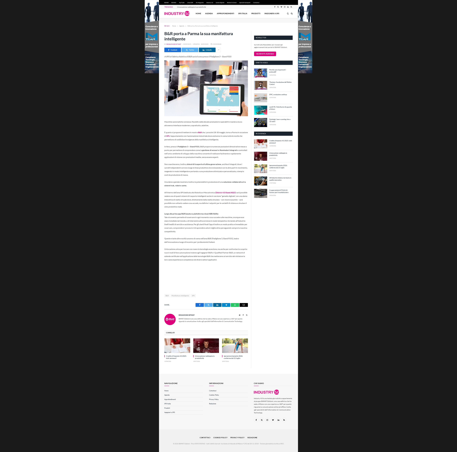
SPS (193, 296)
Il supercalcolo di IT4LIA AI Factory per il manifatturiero (278, 191)
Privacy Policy (214, 399)
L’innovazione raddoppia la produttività (191, 7)
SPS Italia (242, 13)
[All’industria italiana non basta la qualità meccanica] (260, 181)
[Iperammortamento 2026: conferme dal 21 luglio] (235, 345)
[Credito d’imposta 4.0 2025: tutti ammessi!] (177, 345)
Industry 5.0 (209, 2)
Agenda (209, 13)
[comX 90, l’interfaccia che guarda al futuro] (260, 110)
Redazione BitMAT (173, 44)
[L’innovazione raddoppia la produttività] (206, 345)
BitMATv (173, 2)
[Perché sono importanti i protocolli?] (260, 73)
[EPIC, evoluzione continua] (260, 97)
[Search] (291, 13)
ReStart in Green (232, 2)
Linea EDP (190, 2)
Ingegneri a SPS (271, 13)
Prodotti (255, 13)
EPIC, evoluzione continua (278, 94)
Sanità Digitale (220, 2)
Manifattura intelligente (180, 296)
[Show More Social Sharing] (218, 50)
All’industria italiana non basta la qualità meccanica (280, 179)
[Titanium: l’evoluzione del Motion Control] (260, 85)
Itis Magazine (200, 2)
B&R (167, 296)
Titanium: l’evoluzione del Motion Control (280, 83)
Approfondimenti (225, 13)
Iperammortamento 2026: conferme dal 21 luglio (233, 357)
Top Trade (181, 2)
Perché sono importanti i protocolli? (277, 71)
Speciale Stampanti (244, 2)
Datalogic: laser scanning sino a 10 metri (280, 120)
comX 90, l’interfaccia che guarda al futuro (280, 108)
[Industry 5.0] (176, 13)
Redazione (212, 404)
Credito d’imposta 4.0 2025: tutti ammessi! (176, 357)
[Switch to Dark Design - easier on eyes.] (287, 13)
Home (198, 13)
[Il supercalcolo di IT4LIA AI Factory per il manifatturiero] (260, 193)
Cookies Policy (214, 395)
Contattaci (256, 2)
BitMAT (166, 2)
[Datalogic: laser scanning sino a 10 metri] (260, 122)
